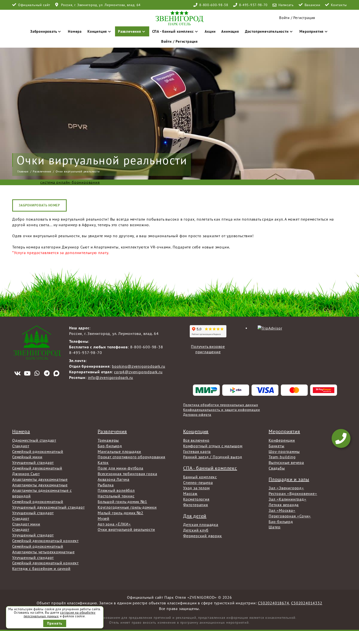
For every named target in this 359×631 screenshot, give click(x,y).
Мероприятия (311, 31)
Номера (75, 31)
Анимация (230, 31)
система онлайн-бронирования (70, 182)
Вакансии (312, 5)
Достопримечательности (267, 31)
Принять (55, 623)
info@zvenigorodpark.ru (110, 377)
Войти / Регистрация (297, 17)
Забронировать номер (39, 205)
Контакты (339, 5)
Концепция (97, 31)
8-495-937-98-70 (253, 5)
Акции (210, 31)
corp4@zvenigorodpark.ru (138, 371)
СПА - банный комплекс (173, 31)
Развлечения (129, 31)
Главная (23, 171)
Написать (286, 5)
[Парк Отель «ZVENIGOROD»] (179, 18)
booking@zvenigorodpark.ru (138, 366)
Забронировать (43, 31)
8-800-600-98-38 (213, 5)
